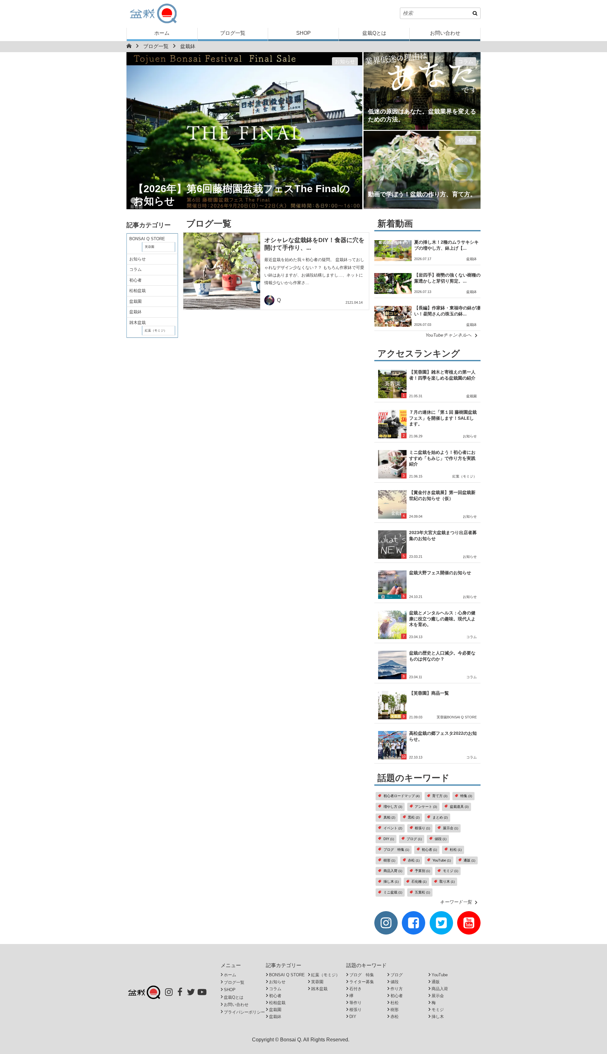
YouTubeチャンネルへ (449, 335)
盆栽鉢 (187, 46)
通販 (469, 860)
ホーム (161, 33)
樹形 (389, 860)
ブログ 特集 (396, 849)
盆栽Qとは (374, 33)
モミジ (450, 871)
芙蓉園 (149, 246)
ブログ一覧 (232, 33)
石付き (355, 988)
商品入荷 (392, 871)
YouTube (441, 860)
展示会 (450, 828)
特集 (466, 796)
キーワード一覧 (456, 902)
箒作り (355, 1002)
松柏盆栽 (137, 290)
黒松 (414, 817)
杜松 (456, 849)
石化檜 (418, 881)
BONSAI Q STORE (147, 238)
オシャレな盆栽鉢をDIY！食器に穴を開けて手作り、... (314, 244)
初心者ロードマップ (401, 796)
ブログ (414, 839)
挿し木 (391, 881)
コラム (465, 61)
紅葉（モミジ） (156, 330)
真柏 (389, 817)
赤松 (414, 860)
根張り (422, 828)
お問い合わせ (445, 33)
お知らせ (345, 61)
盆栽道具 (459, 806)
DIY (388, 839)
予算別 (422, 871)
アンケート (426, 806)
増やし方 (392, 806)
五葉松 (422, 892)
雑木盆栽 (137, 322)
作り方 (396, 988)
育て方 (439, 796)
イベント (392, 828)
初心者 (465, 140)
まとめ (440, 817)
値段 (440, 839)
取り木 (447, 881)
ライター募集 (361, 981)
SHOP (303, 33)
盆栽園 (135, 301)
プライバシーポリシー (244, 1012)
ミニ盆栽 (392, 892)
